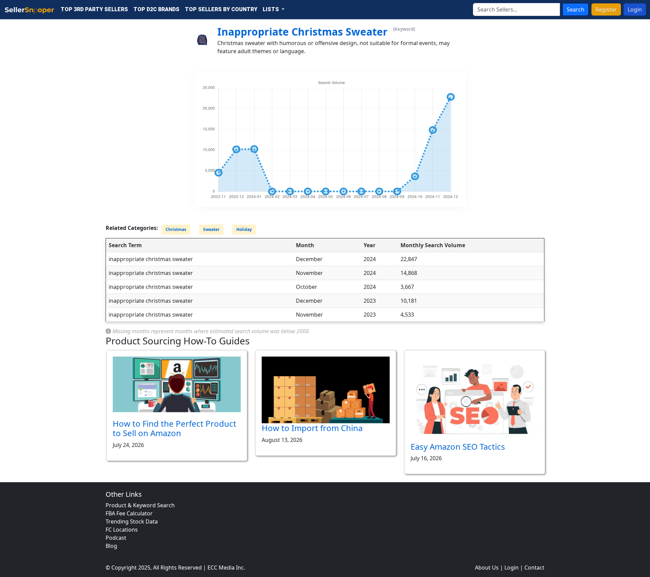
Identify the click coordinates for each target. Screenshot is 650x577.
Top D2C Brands (156, 9)
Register (606, 9)
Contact (534, 567)
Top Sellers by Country (221, 9)
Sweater (211, 229)
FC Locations (122, 529)
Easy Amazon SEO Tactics (458, 446)
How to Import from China (312, 427)
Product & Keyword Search (140, 505)
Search (575, 9)
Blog (111, 546)
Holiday (244, 229)
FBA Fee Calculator (129, 513)
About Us (487, 567)
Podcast (116, 537)
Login (635, 9)
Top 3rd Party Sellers (94, 9)
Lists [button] (271, 9)
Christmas (176, 229)
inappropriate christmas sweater (302, 32)
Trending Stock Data (132, 521)
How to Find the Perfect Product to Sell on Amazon (174, 428)
